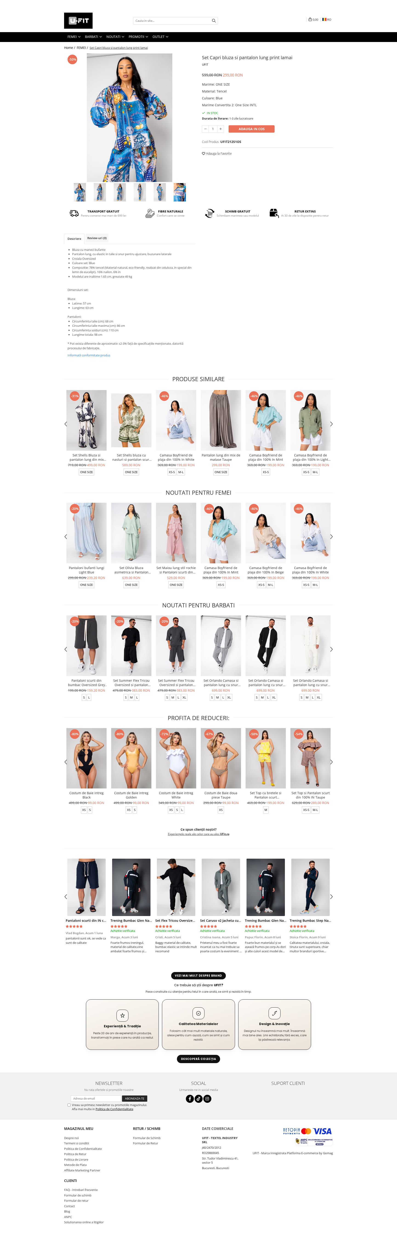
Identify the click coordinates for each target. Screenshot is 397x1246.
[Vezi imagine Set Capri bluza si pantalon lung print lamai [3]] (140, 192)
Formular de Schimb (147, 1138)
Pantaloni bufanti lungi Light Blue (86, 570)
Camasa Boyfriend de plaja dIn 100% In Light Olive (310, 457)
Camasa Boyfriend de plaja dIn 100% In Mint (265, 457)
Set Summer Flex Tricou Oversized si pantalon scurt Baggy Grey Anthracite (176, 682)
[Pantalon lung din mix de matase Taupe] (221, 420)
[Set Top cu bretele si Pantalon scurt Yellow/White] (266, 758)
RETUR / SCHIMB (146, 1128)
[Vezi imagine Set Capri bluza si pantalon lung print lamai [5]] (180, 192)
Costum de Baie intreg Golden (131, 795)
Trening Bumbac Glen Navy (132, 920)
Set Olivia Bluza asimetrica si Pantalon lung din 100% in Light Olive (131, 570)
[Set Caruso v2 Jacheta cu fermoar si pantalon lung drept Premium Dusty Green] (220, 887)
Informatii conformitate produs (89, 355)
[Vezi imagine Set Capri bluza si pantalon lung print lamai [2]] (120, 192)
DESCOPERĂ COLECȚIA (198, 1059)
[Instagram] (207, 1099)
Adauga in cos (252, 129)
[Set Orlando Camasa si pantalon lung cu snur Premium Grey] (221, 645)
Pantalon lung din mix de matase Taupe (221, 457)
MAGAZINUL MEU (78, 1128)
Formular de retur (76, 1201)
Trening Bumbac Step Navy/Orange (317, 920)
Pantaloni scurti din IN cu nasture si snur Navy (102, 920)
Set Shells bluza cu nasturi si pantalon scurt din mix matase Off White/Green (131, 457)
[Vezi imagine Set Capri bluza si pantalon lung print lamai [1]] (100, 192)
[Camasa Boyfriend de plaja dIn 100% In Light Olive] (310, 420)
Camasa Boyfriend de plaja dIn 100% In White (176, 457)
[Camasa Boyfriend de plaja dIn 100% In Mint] (266, 420)
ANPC (68, 1217)
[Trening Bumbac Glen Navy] (131, 887)
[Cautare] (214, 21)
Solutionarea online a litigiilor (84, 1222)
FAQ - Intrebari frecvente (81, 1190)
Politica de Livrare (76, 1159)
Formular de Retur (145, 1143)
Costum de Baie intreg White (176, 795)
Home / (70, 47)
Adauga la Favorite (218, 153)
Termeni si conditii (76, 1143)
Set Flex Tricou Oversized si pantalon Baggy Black (194, 920)
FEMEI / (83, 47)
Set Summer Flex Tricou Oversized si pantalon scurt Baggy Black (131, 682)
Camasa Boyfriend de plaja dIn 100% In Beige (266, 570)
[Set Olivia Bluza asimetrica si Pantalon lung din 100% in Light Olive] (131, 533)
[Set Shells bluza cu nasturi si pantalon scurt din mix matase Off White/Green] (131, 420)
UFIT (205, 64)
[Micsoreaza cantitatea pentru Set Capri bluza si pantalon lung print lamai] (205, 129)
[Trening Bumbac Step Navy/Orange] (310, 887)
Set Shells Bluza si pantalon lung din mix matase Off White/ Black (86, 457)
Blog (67, 1211)
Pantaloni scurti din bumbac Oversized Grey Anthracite (86, 682)
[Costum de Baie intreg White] (176, 758)
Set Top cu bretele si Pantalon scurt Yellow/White (265, 795)
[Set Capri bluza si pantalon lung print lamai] (129, 117)
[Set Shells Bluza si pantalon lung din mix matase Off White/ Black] (86, 420)
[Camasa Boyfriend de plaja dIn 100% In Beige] (266, 533)
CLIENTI (70, 1180)
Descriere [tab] (74, 239)
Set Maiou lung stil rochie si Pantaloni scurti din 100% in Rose (176, 570)
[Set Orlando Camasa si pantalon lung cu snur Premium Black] (266, 645)
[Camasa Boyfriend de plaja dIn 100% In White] (176, 420)
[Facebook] (190, 1099)
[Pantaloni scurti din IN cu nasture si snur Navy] (86, 887)
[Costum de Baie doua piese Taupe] (221, 758)
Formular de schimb (77, 1195)
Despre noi (71, 1138)
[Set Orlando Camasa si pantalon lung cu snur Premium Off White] (310, 645)
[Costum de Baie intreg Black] (86, 758)
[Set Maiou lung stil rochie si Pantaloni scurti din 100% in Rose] (176, 533)
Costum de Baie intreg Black (86, 795)
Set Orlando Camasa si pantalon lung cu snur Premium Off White (310, 682)
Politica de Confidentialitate (114, 1109)
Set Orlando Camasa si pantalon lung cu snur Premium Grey (221, 682)
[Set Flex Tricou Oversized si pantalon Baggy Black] (176, 887)
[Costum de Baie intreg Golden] (131, 758)
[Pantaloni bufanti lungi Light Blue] (86, 533)
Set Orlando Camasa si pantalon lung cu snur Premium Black (265, 682)
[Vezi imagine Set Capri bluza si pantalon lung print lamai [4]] (160, 192)
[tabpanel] (129, 117)
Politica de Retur (75, 1154)
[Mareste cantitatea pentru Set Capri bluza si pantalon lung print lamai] (220, 129)
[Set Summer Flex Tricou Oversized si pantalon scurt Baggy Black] (131, 645)
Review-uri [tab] (97, 238)
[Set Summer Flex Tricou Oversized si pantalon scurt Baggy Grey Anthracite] (176, 645)
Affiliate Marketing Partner (82, 1170)
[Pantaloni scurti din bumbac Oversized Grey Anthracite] (86, 645)
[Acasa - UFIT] (87, 21)
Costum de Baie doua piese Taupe (220, 795)
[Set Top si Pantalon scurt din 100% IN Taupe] (310, 758)
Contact (69, 1206)
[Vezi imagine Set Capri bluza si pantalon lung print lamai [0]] (80, 192)
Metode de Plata (75, 1165)
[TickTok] (199, 1099)
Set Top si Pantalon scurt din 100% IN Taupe (311, 795)
